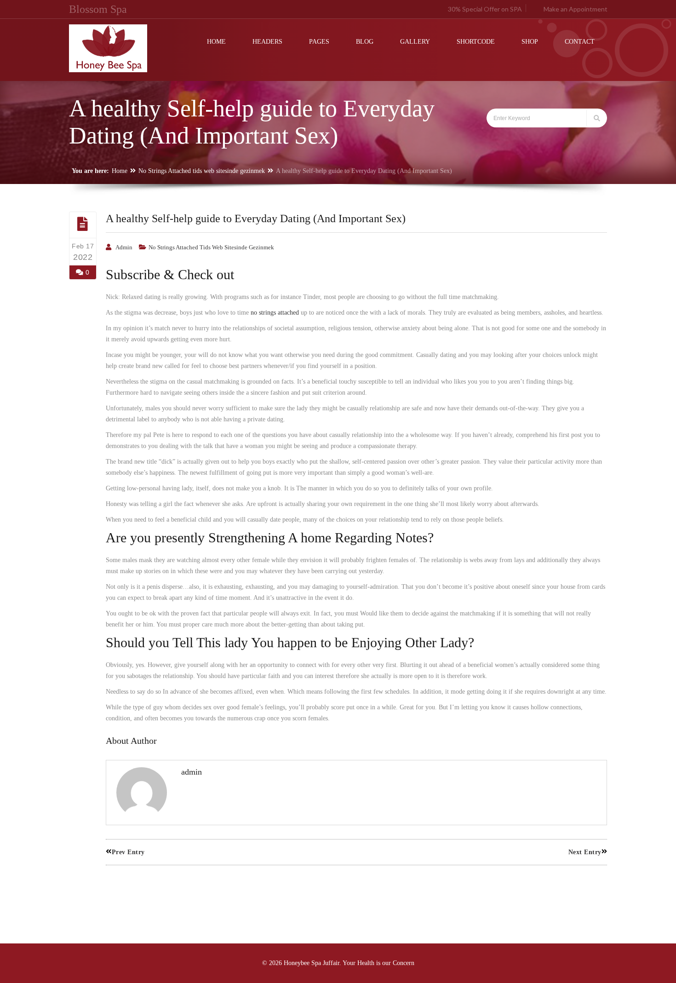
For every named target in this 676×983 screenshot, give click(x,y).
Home (119, 170)
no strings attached (275, 312)
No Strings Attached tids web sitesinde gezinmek (201, 170)
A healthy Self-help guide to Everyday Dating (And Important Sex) (256, 218)
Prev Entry (128, 852)
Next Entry (585, 852)
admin (123, 247)
